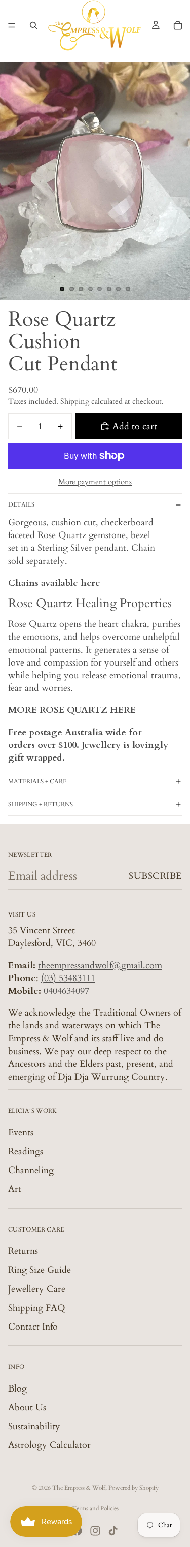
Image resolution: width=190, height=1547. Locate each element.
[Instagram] (95, 1531)
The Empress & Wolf (78, 1487)
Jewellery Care (36, 1289)
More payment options (95, 482)
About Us (27, 1407)
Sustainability (34, 1426)
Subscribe (155, 876)
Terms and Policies (95, 1508)
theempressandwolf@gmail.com (100, 965)
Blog (17, 1388)
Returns (23, 1251)
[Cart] (178, 25)
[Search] (33, 25)
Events (20, 1132)
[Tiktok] (113, 1531)
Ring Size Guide (39, 1270)
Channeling (31, 1170)
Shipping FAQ (36, 1308)
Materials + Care (37, 781)
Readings (25, 1151)
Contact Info (33, 1326)
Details (21, 504)
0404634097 (66, 991)
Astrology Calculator (49, 1445)
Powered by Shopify (133, 1487)
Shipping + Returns (40, 804)
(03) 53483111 (68, 978)
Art (14, 1189)
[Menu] (11, 25)
